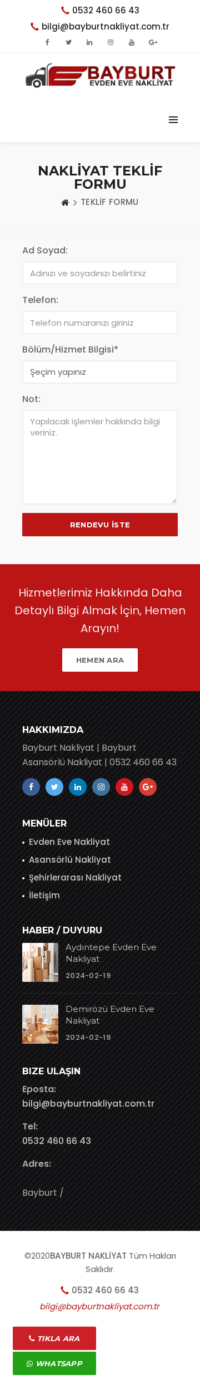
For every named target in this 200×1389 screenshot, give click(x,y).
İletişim (44, 895)
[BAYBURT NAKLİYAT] (100, 75)
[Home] (65, 202)
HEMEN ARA (100, 660)
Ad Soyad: (45, 250)
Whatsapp (57, 1363)
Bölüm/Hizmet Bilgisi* (70, 349)
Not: (31, 399)
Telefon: (40, 300)
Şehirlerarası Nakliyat (75, 877)
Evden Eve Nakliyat (69, 842)
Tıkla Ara (57, 1338)
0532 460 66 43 (105, 10)
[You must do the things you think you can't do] (40, 962)
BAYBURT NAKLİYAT (88, 1255)
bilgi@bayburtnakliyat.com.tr (88, 1103)
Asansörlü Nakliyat (70, 859)
